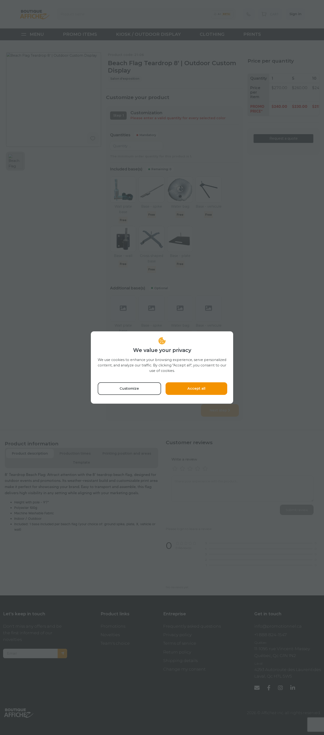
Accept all (196, 388)
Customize (129, 388)
